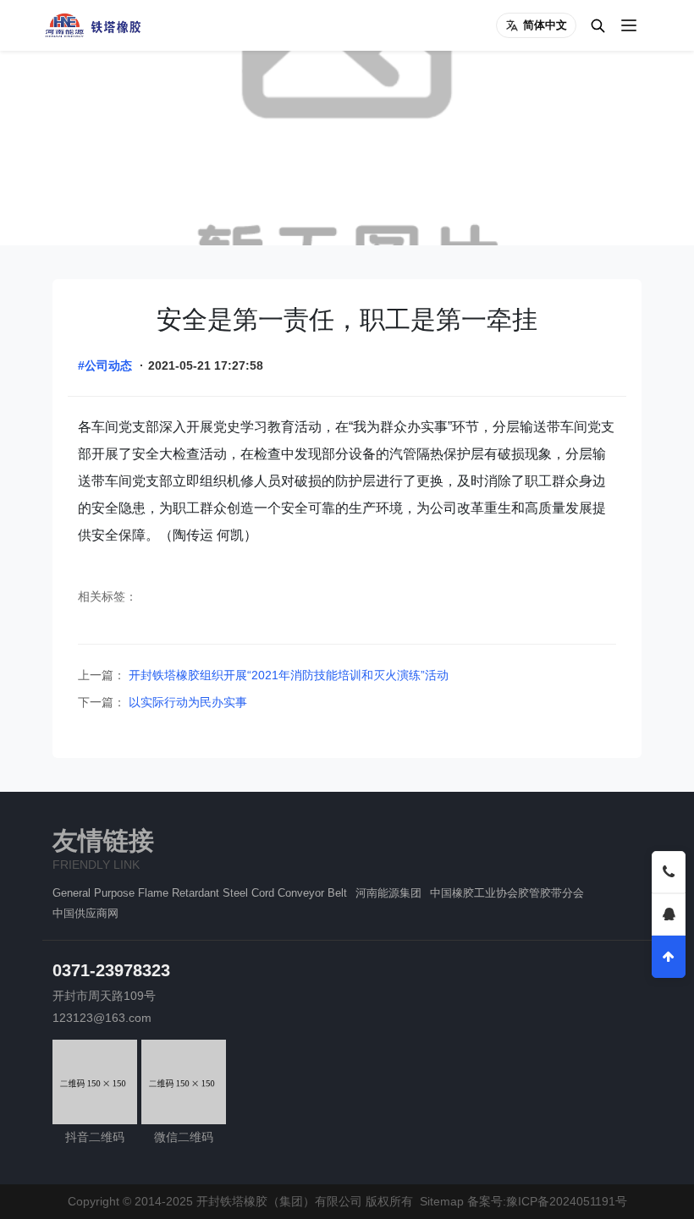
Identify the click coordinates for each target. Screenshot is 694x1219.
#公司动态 (105, 365)
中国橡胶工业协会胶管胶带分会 (507, 893)
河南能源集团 (388, 893)
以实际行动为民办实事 (186, 702)
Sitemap (442, 1201)
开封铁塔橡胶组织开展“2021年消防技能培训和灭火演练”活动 (287, 675)
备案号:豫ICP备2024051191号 (547, 1201)
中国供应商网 (85, 913)
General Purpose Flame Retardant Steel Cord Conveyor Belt (199, 893)
